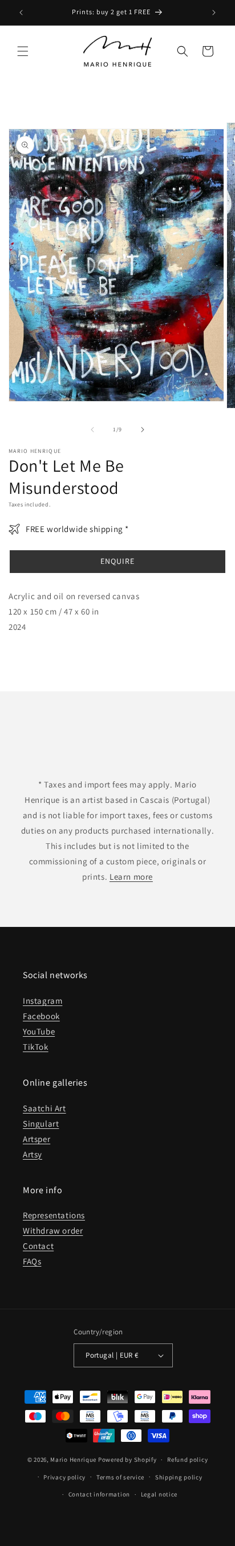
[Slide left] (92, 429)
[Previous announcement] (21, 12)
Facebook (41, 1016)
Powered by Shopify (127, 1459)
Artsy (32, 1154)
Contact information (99, 1494)
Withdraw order (53, 1230)
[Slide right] (142, 429)
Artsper (36, 1138)
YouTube (39, 1031)
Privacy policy (64, 1477)
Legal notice (159, 1494)
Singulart (41, 1123)
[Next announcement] (213, 12)
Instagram (42, 1000)
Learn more (131, 876)
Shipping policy (178, 1477)
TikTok (35, 1046)
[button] (22, 51)
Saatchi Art (44, 1108)
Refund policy (187, 1459)
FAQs (32, 1261)
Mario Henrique (73, 1459)
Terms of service (120, 1477)
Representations (54, 1215)
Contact (38, 1245)
